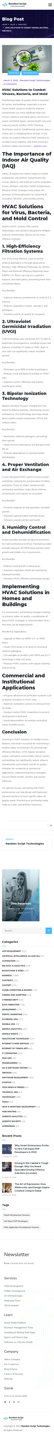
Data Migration (10, 1004)
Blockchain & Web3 (13, 970)
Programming (9, 1063)
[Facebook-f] (10, 1402)
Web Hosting (9, 1111)
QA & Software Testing (15, 1068)
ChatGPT (6, 985)
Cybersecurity (10, 1000)
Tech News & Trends (13, 1087)
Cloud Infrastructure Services (17, 1215)
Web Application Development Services (21, 1227)
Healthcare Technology (15, 1038)
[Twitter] (5, 1402)
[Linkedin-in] (14, 1402)
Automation (9, 961)
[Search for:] (27, 930)
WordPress (8, 1126)
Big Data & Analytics (13, 965)
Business (7, 975)
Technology (30, 73)
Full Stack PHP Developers (16, 1221)
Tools (5, 1102)
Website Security (11, 1121)
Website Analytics (12, 1116)
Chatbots (7, 980)
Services (22, 24)
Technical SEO (10, 1092)
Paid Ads (7, 1058)
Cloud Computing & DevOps (17, 990)
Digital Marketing (12, 1014)
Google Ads (8, 1024)
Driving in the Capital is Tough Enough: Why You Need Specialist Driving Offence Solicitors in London (31, 1168)
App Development (11, 951)
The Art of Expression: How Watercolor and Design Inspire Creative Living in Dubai (32, 1187)
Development (9, 1009)
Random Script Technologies (35, 80)
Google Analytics (12, 1029)
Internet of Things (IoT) (15, 1048)
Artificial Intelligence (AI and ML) (21, 956)
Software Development (15, 1077)
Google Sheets (10, 1034)
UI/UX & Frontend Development (19, 1106)
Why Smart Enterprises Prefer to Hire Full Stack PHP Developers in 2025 (32, 1148)
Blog (12, 24)
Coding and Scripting (14, 995)
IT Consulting (9, 1053)
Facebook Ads (10, 1019)
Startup (6, 1082)
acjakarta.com (40, 146)
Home (4, 24)
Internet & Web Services (15, 1043)
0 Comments (10, 84)
